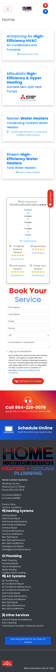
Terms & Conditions (12, 507)
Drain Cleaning (9, 560)
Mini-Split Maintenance (13, 540)
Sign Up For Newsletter (20, 351)
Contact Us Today (30, 381)
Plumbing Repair (10, 563)
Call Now (50, 197)
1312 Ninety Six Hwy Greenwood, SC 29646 (13, 485)
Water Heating (9, 569)
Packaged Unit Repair (13, 546)
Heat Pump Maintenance (14, 521)
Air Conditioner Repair (13, 583)
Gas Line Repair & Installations (17, 619)
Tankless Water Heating (14, 572)
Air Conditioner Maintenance (16, 586)
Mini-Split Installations (13, 543)
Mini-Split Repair (10, 537)
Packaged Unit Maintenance (16, 549)
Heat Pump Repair (11, 518)
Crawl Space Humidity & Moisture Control (22, 625)
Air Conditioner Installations (15, 589)
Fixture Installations (11, 566)
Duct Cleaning (9, 622)
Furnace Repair (9, 527)
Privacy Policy (23, 370)
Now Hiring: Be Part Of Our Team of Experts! (28, 641)
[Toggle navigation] (7, 9)
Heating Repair (9, 515)
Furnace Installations (12, 533)
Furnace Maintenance (13, 530)
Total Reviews (28, 241)
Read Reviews (17, 259)
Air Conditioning (10, 580)
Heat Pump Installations (14, 524)
